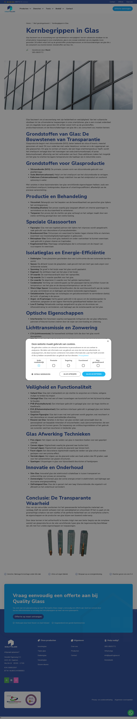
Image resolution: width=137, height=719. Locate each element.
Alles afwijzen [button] (70, 374)
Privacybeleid (83, 355)
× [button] (108, 341)
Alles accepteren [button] (93, 374)
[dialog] (68, 359)
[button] (41, 374)
